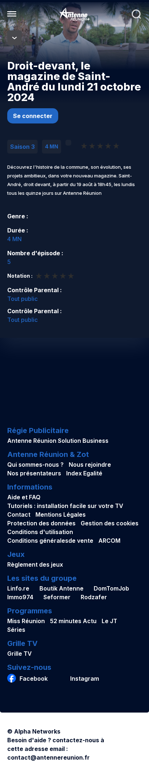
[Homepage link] (74, 14)
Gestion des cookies (110, 523)
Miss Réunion (26, 621)
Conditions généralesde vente (50, 540)
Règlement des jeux (35, 564)
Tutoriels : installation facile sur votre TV (65, 505)
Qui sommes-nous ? (35, 464)
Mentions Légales (60, 514)
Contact (18, 514)
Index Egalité (84, 473)
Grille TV (19, 653)
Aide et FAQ (24, 497)
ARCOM (109, 540)
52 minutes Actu (73, 621)
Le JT (109, 621)
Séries (16, 629)
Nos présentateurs (34, 473)
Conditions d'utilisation (40, 532)
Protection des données (41, 523)
